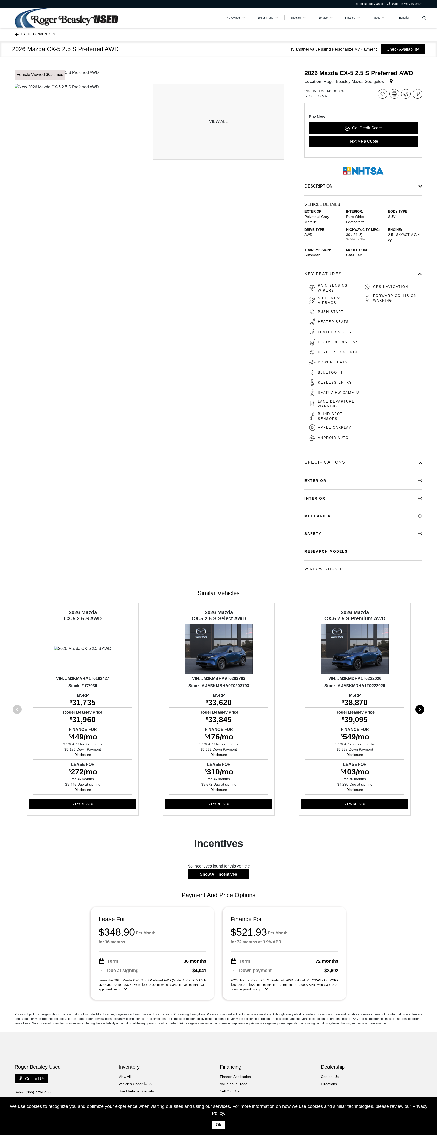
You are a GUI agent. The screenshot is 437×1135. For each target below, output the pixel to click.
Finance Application (235, 1077)
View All (125, 1077)
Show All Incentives (218, 874)
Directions (329, 1084)
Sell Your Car (230, 1091)
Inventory (129, 1067)
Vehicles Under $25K (135, 1084)
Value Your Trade (233, 1084)
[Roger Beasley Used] (66, 17)
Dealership (333, 1067)
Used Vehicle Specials (136, 1091)
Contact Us (34, 1079)
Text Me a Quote (363, 141)
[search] (424, 18)
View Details (82, 804)
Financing (230, 1067)
